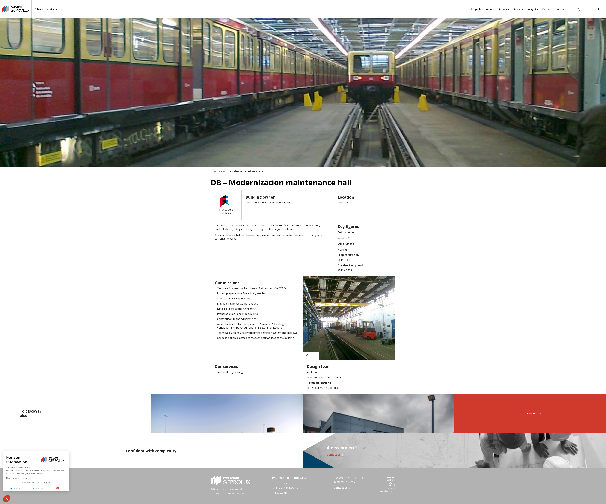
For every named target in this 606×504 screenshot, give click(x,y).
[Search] (579, 10)
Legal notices (216, 493)
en (595, 9)
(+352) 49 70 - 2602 (353, 478)
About (490, 9)
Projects (476, 9)
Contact (561, 9)
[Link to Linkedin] (285, 493)
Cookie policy (240, 493)
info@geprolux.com (345, 482)
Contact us (334, 454)
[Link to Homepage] (15, 9)
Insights (532, 9)
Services (503, 9)
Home (213, 171)
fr (599, 9)
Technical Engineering (230, 372)
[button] (307, 356)
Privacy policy (228, 493)
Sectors (518, 9)
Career (546, 9)
